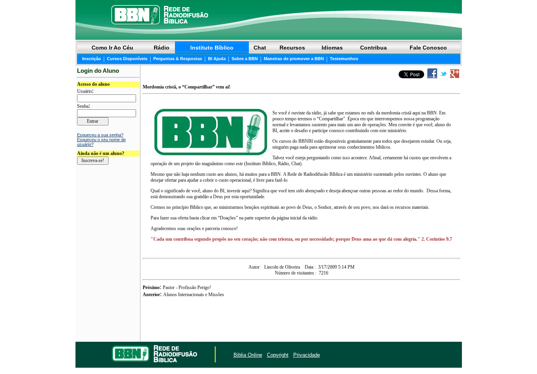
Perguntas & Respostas (177, 58)
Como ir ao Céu (112, 47)
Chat (260, 47)
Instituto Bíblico (212, 47)
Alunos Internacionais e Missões (193, 294)
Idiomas (332, 47)
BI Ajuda (217, 58)
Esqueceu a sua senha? (100, 135)
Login (82, 355)
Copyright (278, 355)
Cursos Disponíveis (127, 58)
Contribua (373, 47)
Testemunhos (344, 58)
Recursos (292, 47)
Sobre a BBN (245, 58)
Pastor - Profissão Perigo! (187, 287)
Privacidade (306, 355)
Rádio (161, 47)
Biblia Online (248, 355)
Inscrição (91, 58)
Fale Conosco (428, 47)
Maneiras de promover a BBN (294, 58)
